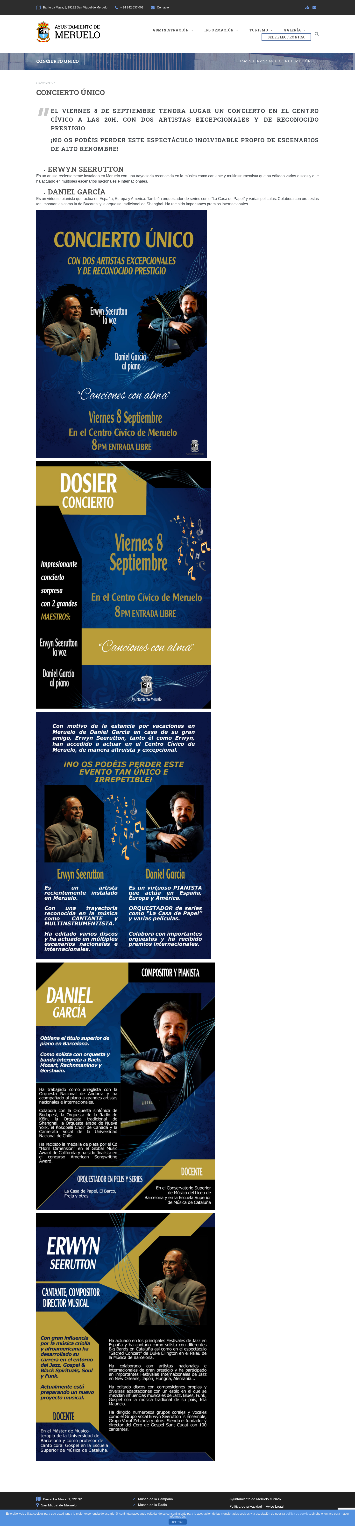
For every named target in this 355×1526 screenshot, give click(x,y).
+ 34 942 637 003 (131, 7)
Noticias (265, 61)
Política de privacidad (245, 1506)
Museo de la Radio (152, 1505)
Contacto (163, 7)
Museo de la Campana (155, 1499)
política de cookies (298, 1513)
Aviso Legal (275, 1506)
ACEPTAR (177, 1522)
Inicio (245, 61)
